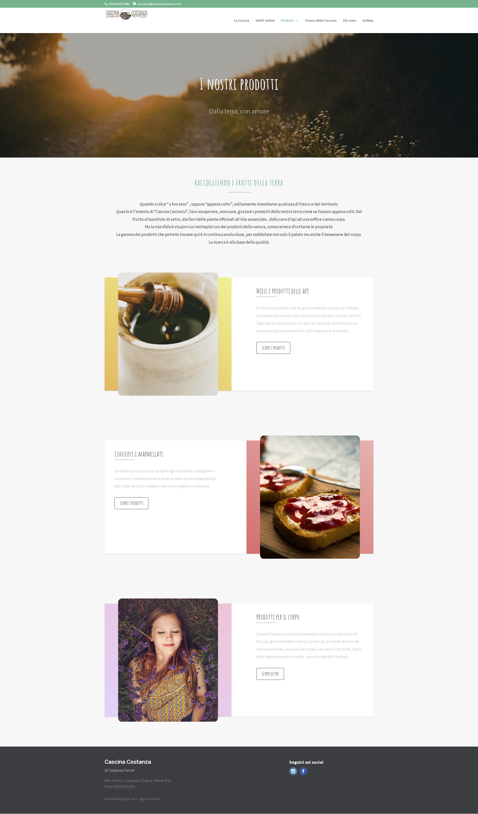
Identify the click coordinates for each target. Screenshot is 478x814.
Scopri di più (270, 674)
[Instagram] (293, 771)
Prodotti (287, 21)
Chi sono (349, 21)
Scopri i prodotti (273, 348)
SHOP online (265, 21)
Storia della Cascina (321, 21)
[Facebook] (303, 771)
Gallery (367, 21)
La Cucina (241, 21)
